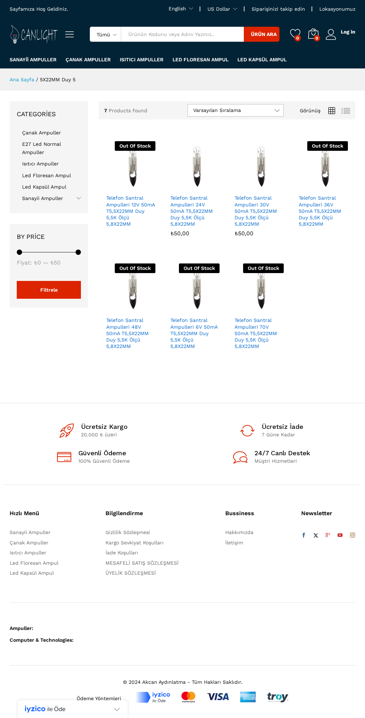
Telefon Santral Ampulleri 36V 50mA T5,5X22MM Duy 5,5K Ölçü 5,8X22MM (320, 211)
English (177, 8)
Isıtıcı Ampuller (142, 59)
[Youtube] (340, 535)
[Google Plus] (328, 535)
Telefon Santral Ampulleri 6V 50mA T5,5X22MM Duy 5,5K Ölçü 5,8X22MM (193, 333)
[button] (177, 186)
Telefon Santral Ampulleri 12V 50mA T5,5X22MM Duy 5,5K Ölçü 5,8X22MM (130, 211)
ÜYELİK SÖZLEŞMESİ (131, 573)
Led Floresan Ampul (200, 59)
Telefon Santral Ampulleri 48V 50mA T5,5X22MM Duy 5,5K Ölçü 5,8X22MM (127, 333)
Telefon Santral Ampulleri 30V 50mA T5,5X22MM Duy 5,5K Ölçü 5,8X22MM (256, 211)
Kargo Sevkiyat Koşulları (135, 542)
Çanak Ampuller (88, 59)
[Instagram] (352, 535)
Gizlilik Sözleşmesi (128, 532)
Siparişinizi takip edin (278, 9)
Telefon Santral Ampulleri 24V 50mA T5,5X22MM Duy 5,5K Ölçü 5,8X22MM (191, 211)
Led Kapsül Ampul (262, 59)
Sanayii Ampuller (33, 59)
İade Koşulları (122, 552)
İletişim (234, 542)
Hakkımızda (239, 532)
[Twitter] (316, 535)
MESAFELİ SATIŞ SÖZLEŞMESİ (142, 563)
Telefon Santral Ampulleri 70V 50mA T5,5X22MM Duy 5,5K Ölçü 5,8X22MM (256, 333)
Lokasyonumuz (337, 9)
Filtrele (49, 290)
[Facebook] (304, 535)
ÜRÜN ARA (264, 34)
